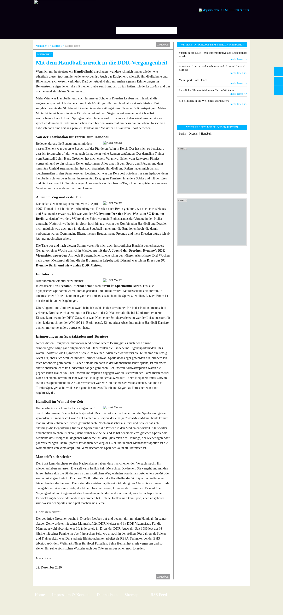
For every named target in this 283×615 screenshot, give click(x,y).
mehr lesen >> (238, 59)
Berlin (182, 133)
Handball (206, 133)
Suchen (172, 30)
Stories (56, 45)
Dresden (193, 133)
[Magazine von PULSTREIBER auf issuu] (224, 10)
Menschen (41, 45)
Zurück (163, 44)
